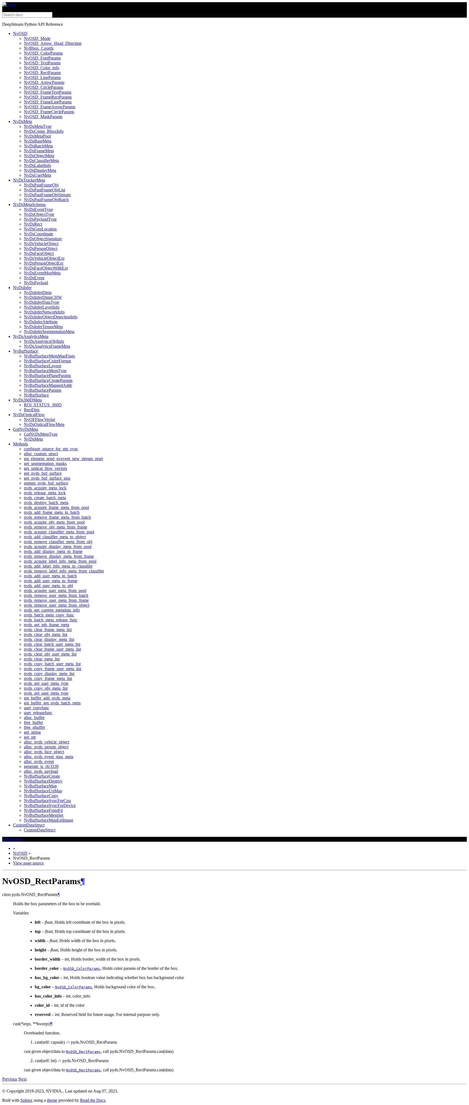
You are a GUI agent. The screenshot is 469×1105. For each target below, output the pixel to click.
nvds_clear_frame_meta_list (48, 629)
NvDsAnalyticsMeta (30, 336)
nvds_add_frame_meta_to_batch (52, 512)
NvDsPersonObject (40, 248)
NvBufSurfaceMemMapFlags (49, 356)
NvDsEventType (38, 209)
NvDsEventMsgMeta (42, 273)
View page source (28, 863)
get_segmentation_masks (45, 463)
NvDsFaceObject (39, 253)
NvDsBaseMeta (37, 141)
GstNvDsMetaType (41, 434)
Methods (20, 444)
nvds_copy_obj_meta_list (46, 688)
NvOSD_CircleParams (43, 87)
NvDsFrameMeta (39, 150)
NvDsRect (33, 224)
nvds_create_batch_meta (45, 497)
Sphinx (26, 1100)
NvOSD (20, 33)
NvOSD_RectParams (42, 72)
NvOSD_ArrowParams (44, 82)
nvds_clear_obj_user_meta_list (50, 654)
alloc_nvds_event (39, 761)
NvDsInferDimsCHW (43, 297)
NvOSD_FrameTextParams (47, 92)
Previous (9, 1079)
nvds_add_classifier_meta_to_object (55, 536)
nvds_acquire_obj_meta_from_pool (54, 522)
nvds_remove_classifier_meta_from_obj (58, 541)
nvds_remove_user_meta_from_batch (56, 595)
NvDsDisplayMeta (40, 170)
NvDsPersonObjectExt (43, 263)
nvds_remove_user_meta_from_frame (56, 600)
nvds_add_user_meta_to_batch (50, 576)
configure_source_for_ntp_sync (51, 449)
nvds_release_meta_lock (45, 492)
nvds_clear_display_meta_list (49, 639)
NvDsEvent (34, 278)
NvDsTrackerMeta (29, 180)
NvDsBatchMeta (38, 146)
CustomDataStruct (29, 825)
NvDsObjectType (39, 214)
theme (52, 1100)
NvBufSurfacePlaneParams (47, 375)
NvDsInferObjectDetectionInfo (50, 317)
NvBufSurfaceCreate (42, 776)
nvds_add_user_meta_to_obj (48, 585)
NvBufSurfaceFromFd (43, 810)
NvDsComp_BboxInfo (44, 131)
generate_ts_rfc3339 (41, 766)
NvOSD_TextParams (42, 63)
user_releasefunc (38, 712)
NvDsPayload (36, 282)
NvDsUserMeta (37, 175)
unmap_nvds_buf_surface (46, 483)
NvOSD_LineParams (42, 77)
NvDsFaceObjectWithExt (46, 268)
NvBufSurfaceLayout (42, 365)
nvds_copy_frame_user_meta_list (52, 668)
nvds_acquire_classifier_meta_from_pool (59, 532)
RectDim (31, 409)
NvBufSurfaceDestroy (43, 781)
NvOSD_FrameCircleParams (49, 111)
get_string (32, 732)
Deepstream (12, 839)
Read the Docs (92, 1100)
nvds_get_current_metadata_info (52, 610)
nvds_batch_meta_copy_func (49, 615)
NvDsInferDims (38, 292)
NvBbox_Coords (38, 48)
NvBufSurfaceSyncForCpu (47, 800)
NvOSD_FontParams (42, 58)
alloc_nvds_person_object (46, 747)
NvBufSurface (25, 351)
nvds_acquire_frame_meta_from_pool (56, 507)
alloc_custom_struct (41, 453)
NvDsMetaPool (37, 136)
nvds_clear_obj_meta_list (45, 634)
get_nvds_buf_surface (43, 473)
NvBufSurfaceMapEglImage (48, 820)
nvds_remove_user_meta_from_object (56, 605)
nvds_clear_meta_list (42, 659)
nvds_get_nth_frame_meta (46, 624)
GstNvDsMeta (25, 429)
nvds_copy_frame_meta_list (48, 678)
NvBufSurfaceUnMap (43, 791)
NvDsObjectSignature (43, 238)
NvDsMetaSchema (29, 204)
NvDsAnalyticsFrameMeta (47, 346)
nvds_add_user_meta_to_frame (50, 580)
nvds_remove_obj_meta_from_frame (55, 527)
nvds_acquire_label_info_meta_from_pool (60, 561)
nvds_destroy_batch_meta (46, 502)
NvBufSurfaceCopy (41, 795)
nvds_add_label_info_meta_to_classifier (58, 566)
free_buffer (33, 722)
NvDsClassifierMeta (41, 160)
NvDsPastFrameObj (41, 185)
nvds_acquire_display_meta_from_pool (57, 546)
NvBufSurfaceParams (42, 390)
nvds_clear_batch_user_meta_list (52, 644)
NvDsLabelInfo (37, 165)
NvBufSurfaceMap (40, 786)
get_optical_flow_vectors (45, 468)
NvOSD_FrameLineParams (48, 102)
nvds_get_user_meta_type (46, 683)
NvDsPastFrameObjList (44, 190)
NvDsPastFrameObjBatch (46, 199)
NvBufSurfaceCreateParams (48, 380)
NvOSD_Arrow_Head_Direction (52, 43)
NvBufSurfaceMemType (45, 370)
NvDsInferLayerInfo (41, 307)
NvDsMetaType (38, 126)
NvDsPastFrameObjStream (47, 194)
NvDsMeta (22, 121)
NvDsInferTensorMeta (43, 326)
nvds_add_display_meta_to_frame (53, 551)
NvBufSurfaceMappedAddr (48, 385)
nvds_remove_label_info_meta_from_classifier (64, 571)
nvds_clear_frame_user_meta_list (52, 649)
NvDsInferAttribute (41, 321)
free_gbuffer (34, 727)
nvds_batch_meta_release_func (50, 620)
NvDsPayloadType (40, 219)
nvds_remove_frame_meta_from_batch (57, 517)
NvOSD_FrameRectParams (48, 97)
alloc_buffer (34, 717)
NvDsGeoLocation (40, 229)
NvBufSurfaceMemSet (43, 815)
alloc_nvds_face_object (44, 751)
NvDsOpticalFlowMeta (44, 424)
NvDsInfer (22, 287)
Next (22, 1079)
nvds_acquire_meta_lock (45, 488)
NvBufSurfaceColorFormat (47, 361)
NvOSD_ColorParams (43, 53)
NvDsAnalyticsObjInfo (44, 341)
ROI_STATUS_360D (43, 405)
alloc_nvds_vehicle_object (46, 742)
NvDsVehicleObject (41, 243)
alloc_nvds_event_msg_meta (48, 756)
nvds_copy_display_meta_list (49, 673)
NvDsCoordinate (38, 234)
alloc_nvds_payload (41, 771)
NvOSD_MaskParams (43, 116)
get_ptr (30, 737)
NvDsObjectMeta (39, 155)
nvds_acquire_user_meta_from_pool (55, 590)
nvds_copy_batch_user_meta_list (52, 663)
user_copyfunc (36, 707)
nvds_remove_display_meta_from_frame (59, 556)
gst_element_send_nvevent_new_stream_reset (63, 458)
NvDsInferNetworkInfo (44, 312)
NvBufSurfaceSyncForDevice (50, 805)
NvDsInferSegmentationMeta (49, 331)
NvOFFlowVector (39, 419)
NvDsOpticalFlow (29, 414)
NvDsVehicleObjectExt (44, 258)
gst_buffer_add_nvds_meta (47, 698)
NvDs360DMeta (27, 400)
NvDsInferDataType (41, 302)
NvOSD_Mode (37, 38)
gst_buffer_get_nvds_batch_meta (52, 703)
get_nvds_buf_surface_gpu (47, 478)
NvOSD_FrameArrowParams (49, 107)
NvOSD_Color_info (41, 67)
